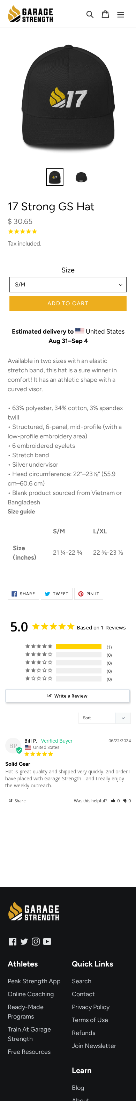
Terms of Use (90, 1020)
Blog (78, 1088)
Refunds (83, 1033)
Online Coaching (31, 994)
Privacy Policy (90, 1007)
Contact (83, 994)
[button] (115, 801)
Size (68, 270)
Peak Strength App (34, 981)
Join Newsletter (94, 1046)
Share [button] (20, 801)
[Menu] (120, 14)
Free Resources (29, 1052)
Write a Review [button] (71, 696)
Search (81, 981)
